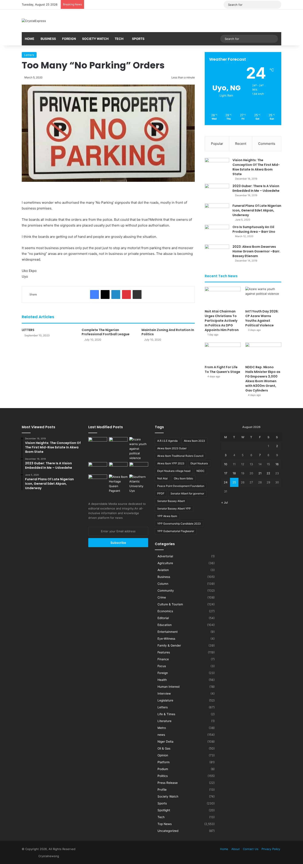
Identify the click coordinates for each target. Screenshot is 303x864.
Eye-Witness (166, 638)
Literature (164, 721)
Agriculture (165, 563)
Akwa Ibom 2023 (194, 440)
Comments (266, 143)
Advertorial (165, 556)
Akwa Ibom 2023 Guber (172, 448)
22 (268, 473)
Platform (163, 762)
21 (260, 473)
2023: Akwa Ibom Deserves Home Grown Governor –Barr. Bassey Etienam (256, 251)
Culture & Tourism (170, 604)
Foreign (69, 39)
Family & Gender (169, 645)
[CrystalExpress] (34, 20)
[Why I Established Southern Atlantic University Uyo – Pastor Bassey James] (138, 484)
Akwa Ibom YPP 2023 (170, 463)
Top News (164, 824)
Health (162, 680)
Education (164, 625)
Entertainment (167, 631)
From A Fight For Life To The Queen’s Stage (222, 369)
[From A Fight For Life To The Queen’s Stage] (223, 353)
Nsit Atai (162, 478)
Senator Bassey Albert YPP (174, 508)
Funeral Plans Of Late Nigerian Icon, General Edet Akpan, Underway (256, 210)
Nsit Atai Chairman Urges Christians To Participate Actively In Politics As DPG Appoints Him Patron (222, 320)
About (235, 849)
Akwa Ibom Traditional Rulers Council (180, 455)
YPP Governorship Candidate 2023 (179, 523)
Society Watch (95, 39)
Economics (165, 611)
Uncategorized (167, 831)
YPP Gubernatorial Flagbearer (175, 531)
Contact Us (250, 849)
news (161, 734)
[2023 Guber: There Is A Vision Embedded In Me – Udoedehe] (217, 192)
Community (165, 590)
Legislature (165, 700)
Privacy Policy (271, 849)
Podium (162, 769)
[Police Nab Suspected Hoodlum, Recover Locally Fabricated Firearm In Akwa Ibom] (97, 480)
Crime (161, 597)
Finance (163, 659)
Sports (138, 39)
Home (29, 39)
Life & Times (166, 714)
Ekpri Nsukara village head (173, 471)
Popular (217, 143)
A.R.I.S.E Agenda (167, 440)
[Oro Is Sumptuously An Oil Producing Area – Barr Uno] (217, 233)
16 (277, 464)
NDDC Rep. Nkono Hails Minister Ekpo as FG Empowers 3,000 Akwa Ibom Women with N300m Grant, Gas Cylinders (262, 379)
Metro (161, 728)
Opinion (162, 755)
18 (234, 473)
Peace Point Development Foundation (180, 486)
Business (48, 39)
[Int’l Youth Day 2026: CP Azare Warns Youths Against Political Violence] (263, 297)
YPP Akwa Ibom (167, 516)
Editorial (163, 618)
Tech (119, 39)
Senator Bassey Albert (171, 501)
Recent (240, 143)
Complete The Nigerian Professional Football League (106, 332)
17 (225, 473)
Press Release (167, 783)
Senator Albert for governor (187, 493)
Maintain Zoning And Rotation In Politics (168, 332)
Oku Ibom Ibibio (183, 478)
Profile (162, 789)
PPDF (160, 493)
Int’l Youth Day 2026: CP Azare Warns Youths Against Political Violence (262, 318)
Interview (164, 693)
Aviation (163, 570)
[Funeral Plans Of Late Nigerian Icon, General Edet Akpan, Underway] (217, 211)
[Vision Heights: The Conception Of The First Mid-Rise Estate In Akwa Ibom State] (217, 166)
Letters (29, 55)
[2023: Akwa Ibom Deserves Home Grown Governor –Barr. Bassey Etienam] (217, 252)
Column (162, 583)
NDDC (201, 471)
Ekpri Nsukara (199, 463)
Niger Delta (165, 741)
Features (163, 652)
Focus (161, 666)
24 (225, 482)
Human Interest (168, 686)
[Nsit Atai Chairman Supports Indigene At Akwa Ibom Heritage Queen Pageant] (118, 484)
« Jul (224, 502)
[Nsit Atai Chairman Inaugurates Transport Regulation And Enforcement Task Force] (97, 442)
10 (225, 464)
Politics (162, 776)
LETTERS (28, 330)
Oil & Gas (163, 748)
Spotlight (163, 810)
